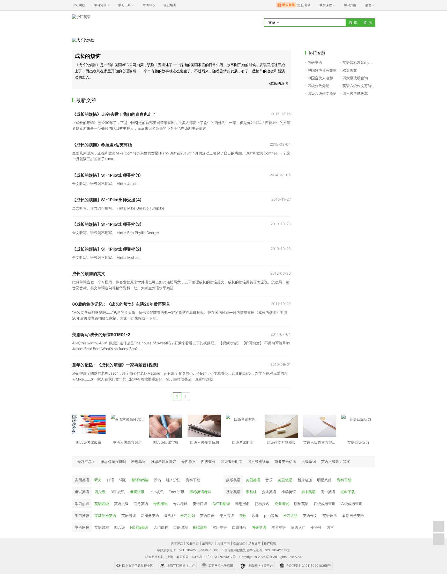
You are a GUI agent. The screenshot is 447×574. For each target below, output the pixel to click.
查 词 (367, 22)
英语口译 (200, 503)
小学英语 (288, 492)
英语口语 (207, 515)
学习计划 (187, 515)
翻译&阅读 (140, 480)
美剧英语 (253, 480)
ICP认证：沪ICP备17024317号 (214, 557)
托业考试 (281, 503)
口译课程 (239, 527)
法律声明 (223, 543)
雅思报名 (242, 503)
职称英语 (301, 503)
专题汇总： (86, 461)
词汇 (122, 480)
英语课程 (101, 527)
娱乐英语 (233, 480)
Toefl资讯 (176, 492)
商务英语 (141, 503)
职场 (157, 480)
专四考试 (160, 503)
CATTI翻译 (221, 503)
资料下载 (193, 480)
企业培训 (170, 5)
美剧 (243, 515)
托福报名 (262, 503)
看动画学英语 (353, 515)
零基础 (251, 492)
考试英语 (82, 492)
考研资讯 (137, 492)
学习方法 (290, 515)
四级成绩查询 (325, 503)
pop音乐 (271, 515)
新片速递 (304, 480)
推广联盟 (270, 543)
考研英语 (259, 527)
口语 (110, 480)
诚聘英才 (208, 543)
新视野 (169, 515)
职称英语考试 (200, 492)
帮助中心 (149, 5)
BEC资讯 (117, 492)
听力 (98, 480)
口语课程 (180, 527)
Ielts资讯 (157, 492)
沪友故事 (254, 543)
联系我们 (239, 543)
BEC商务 (200, 527)
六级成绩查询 (351, 503)
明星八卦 (324, 480)
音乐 (269, 480)
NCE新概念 (139, 527)
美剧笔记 (285, 480)
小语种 (316, 527)
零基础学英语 (105, 515)
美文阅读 (227, 515)
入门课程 (161, 527)
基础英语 (233, 492)
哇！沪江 (173, 480)
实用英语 (82, 480)
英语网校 (82, 527)
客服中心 (192, 543)
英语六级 (121, 503)
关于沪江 (177, 543)
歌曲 (255, 515)
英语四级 (101, 503)
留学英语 (278, 527)
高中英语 (328, 492)
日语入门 (298, 527)
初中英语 (308, 492)
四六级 (99, 492)
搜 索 (353, 22)
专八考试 (180, 503)
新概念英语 (150, 515)
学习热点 (82, 503)
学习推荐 (82, 515)
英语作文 (310, 515)
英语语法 (330, 515)
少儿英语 (269, 492)
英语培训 (128, 515)
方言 (330, 527)
